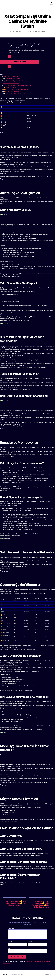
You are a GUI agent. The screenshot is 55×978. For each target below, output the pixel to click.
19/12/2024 (28, 31)
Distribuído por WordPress (16, 974)
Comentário (11, 928)
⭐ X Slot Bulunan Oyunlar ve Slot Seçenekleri (15, 81)
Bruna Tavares (17, 31)
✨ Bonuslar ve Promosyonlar (11, 83)
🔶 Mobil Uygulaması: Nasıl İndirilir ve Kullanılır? (16, 89)
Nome (10, 941)
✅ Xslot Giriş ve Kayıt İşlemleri (11, 78)
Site (9, 948)
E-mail (30, 941)
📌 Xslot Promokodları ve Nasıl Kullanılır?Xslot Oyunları (18, 85)
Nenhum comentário (40, 31)
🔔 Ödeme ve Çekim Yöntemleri (11, 87)
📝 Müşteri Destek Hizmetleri (11, 91)
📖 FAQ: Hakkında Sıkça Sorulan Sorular (14, 93)
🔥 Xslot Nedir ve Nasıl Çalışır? (11, 76)
